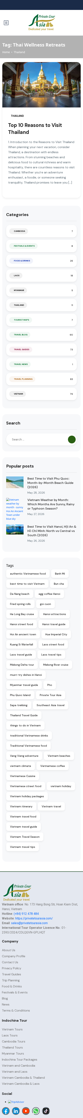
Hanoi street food (21, 624)
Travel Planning (23, 379)
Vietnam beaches (59, 756)
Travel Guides (21, 349)
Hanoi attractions (54, 614)
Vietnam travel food (23, 816)
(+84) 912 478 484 (26, 914)
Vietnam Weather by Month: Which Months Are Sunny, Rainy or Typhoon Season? (51, 504)
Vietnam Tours (12, 1029)
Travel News (21, 364)
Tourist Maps (21, 320)
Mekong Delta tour (22, 664)
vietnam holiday (61, 786)
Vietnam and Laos (14, 1072)
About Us (8, 950)
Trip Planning (11, 980)
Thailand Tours (12, 1047)
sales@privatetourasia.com (29, 923)
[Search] (72, 439)
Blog (5, 998)
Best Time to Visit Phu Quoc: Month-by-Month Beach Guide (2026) (50, 482)
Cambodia (19, 231)
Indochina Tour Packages (19, 1059)
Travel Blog (20, 334)
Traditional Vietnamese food (28, 745)
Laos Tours (10, 1035)
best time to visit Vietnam (27, 583)
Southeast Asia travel (50, 705)
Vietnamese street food (25, 786)
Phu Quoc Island (20, 695)
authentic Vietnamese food (28, 573)
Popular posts (20, 466)
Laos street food (53, 644)
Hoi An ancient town (23, 634)
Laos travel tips (51, 654)
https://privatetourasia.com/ (34, 918)
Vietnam (18, 394)
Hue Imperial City (56, 634)
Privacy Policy (11, 968)
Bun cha (59, 583)
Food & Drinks (22, 260)
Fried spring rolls (20, 604)
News (5, 1004)
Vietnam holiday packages (27, 796)
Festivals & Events (24, 246)
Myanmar (19, 290)
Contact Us (10, 962)
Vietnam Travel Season (25, 836)
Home (6, 52)
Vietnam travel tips (22, 847)
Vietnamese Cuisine (22, 776)
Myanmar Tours (13, 1053)
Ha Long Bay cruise (22, 614)
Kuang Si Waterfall (21, 644)
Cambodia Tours (13, 1041)
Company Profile (13, 956)
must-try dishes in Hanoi (26, 675)
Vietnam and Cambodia (18, 1066)
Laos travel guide (21, 654)
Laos (16, 275)
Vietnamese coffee (52, 766)
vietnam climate (20, 766)
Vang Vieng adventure (24, 756)
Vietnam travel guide (23, 826)
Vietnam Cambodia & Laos (21, 1084)
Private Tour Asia (50, 695)
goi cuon (45, 604)
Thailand (19, 52)
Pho (49, 685)
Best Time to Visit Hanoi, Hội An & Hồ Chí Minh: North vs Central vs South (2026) (51, 531)
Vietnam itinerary (21, 806)
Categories (17, 214)
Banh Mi (60, 573)
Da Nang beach (19, 594)
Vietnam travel (51, 806)
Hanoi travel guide (53, 624)
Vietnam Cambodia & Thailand (23, 1078)
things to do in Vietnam (25, 725)
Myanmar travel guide (24, 685)
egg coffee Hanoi (49, 594)
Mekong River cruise (55, 664)
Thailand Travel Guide (24, 715)
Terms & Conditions (16, 1010)
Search (13, 423)
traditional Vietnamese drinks (29, 735)
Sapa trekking (18, 705)
